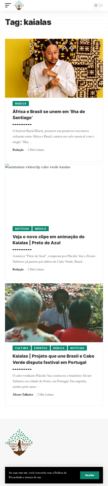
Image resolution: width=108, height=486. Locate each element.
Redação (18, 150)
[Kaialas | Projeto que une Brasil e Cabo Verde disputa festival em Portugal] (54, 312)
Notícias (22, 228)
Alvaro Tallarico (23, 394)
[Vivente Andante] (19, 5)
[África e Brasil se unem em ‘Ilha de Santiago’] (54, 68)
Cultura (21, 348)
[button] (89, 475)
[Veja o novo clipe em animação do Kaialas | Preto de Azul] (54, 193)
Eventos (40, 348)
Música (20, 103)
